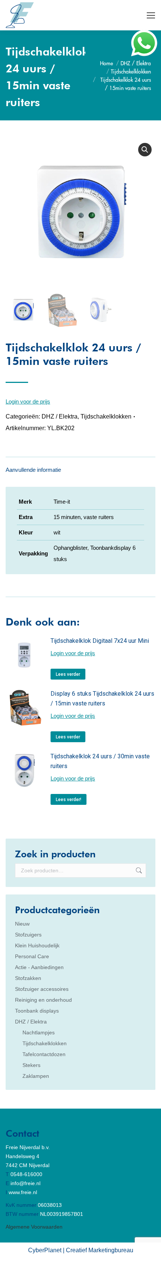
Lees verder (68, 674)
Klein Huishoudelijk (37, 945)
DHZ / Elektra (60, 416)
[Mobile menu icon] (150, 15)
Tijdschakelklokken (105, 416)
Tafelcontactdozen (44, 1054)
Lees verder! (68, 799)
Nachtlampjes (38, 1032)
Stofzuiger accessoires (42, 989)
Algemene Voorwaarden (34, 1227)
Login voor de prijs (28, 401)
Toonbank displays (37, 1011)
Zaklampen (35, 1076)
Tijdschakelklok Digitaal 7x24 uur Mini (100, 640)
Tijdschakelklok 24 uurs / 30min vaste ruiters (100, 761)
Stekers (31, 1065)
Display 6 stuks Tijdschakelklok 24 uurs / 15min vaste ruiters (102, 698)
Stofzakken (28, 978)
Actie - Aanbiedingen (39, 967)
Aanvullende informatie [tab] (33, 470)
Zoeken (138, 870)
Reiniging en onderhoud (43, 1000)
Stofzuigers (28, 935)
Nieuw (22, 924)
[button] (145, 149)
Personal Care (32, 956)
